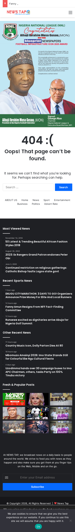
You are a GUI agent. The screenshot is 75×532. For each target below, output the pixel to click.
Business (22, 203)
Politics (36, 203)
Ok (38, 526)
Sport (47, 200)
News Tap (63, 503)
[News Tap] (17, 12)
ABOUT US (11, 200)
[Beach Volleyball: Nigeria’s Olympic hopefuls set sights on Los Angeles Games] (61, 427)
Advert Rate (51, 203)
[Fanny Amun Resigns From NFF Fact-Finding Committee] (61, 399)
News (36, 200)
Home (24, 200)
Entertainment (62, 200)
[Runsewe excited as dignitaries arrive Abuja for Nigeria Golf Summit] (14, 413)
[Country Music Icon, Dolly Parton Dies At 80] (37, 399)
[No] (70, 520)
